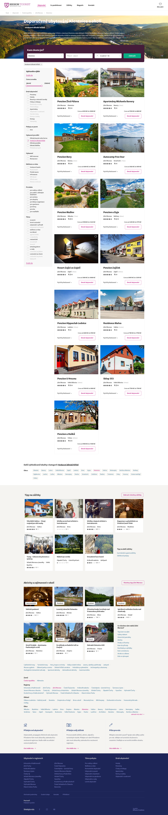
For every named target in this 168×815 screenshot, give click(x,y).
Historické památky (124, 637)
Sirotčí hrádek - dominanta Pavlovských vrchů (36, 646)
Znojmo (68, 709)
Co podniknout (56, 5)
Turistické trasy (42, 665)
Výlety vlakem (122, 634)
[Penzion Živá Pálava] (76, 82)
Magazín (80, 5)
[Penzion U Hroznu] (76, 359)
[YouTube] (54, 809)
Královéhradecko (83, 688)
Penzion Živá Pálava (68, 101)
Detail (87, 116)
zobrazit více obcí (136, 714)
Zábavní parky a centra (44, 667)
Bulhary (135, 470)
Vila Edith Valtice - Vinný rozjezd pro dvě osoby (36, 522)
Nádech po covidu (63, 557)
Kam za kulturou (123, 651)
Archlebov (102, 712)
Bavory (44, 470)
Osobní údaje (45, 794)
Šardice (102, 474)
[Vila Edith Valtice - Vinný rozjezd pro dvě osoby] (39, 508)
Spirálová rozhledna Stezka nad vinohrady (129, 610)
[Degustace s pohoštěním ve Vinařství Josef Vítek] (129, 508)
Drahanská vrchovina (114, 700)
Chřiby (26, 703)
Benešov (111, 712)
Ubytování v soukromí (123, 776)
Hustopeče (48, 712)
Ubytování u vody (91, 779)
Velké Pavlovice (69, 712)
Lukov (50, 470)
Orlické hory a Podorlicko (60, 690)
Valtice (105, 470)
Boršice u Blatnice (125, 470)
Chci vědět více (29, 748)
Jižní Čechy (46, 688)
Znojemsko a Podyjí (63, 700)
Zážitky (69, 5)
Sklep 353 (108, 378)
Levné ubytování (90, 782)
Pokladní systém (29, 803)
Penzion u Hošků (66, 434)
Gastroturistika (84, 670)
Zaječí (69, 470)
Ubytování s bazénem (92, 774)
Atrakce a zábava (123, 653)
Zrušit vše (29, 75)
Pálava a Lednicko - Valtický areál (35, 700)
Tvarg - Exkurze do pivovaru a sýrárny (38, 558)
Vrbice (35, 478)
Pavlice (77, 474)
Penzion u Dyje (111, 212)
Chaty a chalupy (121, 768)
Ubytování (42, 5)
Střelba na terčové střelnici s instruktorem (67, 522)
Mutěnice (35, 709)
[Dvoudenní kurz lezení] (99, 544)
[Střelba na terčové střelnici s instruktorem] (69, 508)
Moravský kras (89, 700)
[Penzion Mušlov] (76, 193)
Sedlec (137, 709)
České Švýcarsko (69, 688)
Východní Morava (52, 693)
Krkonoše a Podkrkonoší (32, 688)
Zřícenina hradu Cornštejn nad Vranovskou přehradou (98, 610)
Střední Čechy (96, 690)
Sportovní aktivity (54, 670)
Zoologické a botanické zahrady (34, 670)
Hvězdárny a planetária (80, 667)
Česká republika (27, 13)
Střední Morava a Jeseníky (80, 690)
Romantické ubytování (92, 768)
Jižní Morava (39, 13)
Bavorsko (57, 787)
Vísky (118, 474)
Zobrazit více (124, 40)
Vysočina (119, 690)
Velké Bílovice (60, 470)
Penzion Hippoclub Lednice (71, 323)
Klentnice (49, 13)
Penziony (119, 766)
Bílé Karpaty (100, 700)
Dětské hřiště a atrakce (62, 667)
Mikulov (59, 474)
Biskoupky (113, 470)
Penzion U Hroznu (66, 378)
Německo (40, 681)
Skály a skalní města (74, 665)
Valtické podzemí (32, 609)
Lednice (76, 470)
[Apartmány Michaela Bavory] (122, 82)
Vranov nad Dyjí (135, 474)
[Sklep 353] (122, 359)
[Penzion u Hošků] (76, 415)
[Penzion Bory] (76, 137)
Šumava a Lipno (118, 688)
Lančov (45, 474)
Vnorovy (125, 474)
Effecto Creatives (138, 809)
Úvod (7, 13)
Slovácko (52, 700)
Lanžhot (93, 712)
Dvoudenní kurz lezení (95, 557)
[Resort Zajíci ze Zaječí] (76, 248)
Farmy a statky (121, 774)
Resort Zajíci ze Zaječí (68, 267)
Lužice (52, 474)
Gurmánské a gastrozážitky (126, 553)
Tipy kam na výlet (123, 632)
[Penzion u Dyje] (122, 193)
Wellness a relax (90, 766)
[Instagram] (47, 809)
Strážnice (94, 474)
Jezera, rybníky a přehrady (92, 665)
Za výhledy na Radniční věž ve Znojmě (67, 646)
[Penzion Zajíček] (122, 248)
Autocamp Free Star (114, 156)
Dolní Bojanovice (110, 709)
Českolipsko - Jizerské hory (100, 688)
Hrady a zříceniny (123, 643)
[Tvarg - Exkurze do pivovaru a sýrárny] (39, 544)
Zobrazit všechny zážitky (132, 495)
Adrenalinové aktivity (69, 670)
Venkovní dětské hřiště (68, 465)
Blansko (36, 470)
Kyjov (89, 470)
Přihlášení (66, 794)
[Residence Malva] (122, 304)
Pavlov (86, 712)
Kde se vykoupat (123, 656)
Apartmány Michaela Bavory (118, 101)
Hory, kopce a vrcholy (57, 665)
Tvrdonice (110, 474)
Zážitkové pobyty (123, 556)
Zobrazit (132, 56)
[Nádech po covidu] (69, 544)
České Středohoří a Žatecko (70, 693)
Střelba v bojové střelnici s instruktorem (97, 522)
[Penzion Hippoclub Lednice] (76, 304)
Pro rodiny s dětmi (91, 763)
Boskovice (58, 712)
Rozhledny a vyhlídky (125, 648)
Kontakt (91, 5)
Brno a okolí (77, 700)
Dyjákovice (37, 474)
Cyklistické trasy (29, 665)
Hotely (118, 763)
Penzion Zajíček (111, 267)
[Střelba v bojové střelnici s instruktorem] (99, 508)
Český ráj (46, 690)
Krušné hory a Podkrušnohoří (34, 693)
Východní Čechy (129, 690)
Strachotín (85, 474)
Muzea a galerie (29, 667)
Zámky (120, 640)
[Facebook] (39, 809)
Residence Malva (112, 323)
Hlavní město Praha (88, 693)
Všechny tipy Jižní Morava (133, 583)
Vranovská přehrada (130, 700)
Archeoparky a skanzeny (99, 667)
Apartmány (119, 771)
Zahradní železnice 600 (96, 645)
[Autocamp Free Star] (122, 137)
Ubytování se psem (91, 771)
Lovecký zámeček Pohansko (66, 609)
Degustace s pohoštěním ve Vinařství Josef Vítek (127, 522)
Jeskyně (106, 665)
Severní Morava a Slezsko (32, 690)
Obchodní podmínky (30, 794)
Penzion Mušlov (65, 212)
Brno (82, 470)
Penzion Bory (64, 156)
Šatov (34, 712)
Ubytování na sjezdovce (93, 776)
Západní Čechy (108, 690)
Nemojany (68, 474)
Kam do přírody (123, 645)
